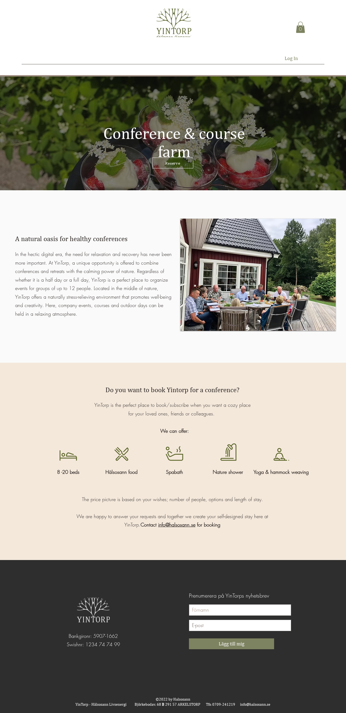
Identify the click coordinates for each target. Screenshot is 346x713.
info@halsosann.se (176, 524)
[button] (300, 27)
